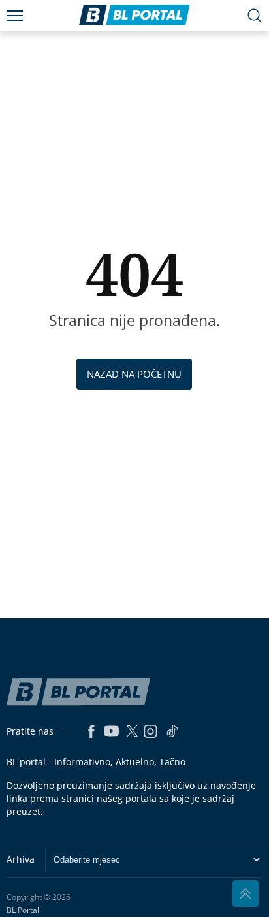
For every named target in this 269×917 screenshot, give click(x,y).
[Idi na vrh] (245, 893)
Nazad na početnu (134, 373)
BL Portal (23, 910)
